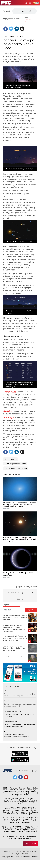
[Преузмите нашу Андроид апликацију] (20, 759)
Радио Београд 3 (11, 828)
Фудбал (15, 798)
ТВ (3, 818)
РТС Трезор (26, 821)
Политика (13, 788)
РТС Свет (29, 818)
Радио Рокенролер (21, 830)
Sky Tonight (8, 417)
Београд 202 (25, 828)
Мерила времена (9, 791)
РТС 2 (15, 818)
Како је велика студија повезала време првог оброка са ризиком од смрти (15, 617)
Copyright (17, 851)
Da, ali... (6, 691)
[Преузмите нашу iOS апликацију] (20, 753)
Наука (33, 810)
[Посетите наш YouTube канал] (26, 777)
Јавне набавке (31, 837)
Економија (32, 790)
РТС (4, 837)
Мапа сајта (31, 844)
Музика (7, 809)
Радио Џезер (30, 831)
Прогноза (9, 592)
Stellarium (7, 411)
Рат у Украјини (23, 791)
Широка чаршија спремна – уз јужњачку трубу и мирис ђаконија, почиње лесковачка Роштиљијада (14, 628)
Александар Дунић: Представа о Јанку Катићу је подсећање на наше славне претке (15, 638)
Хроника (13, 790)
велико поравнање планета (15, 468)
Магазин (10, 807)
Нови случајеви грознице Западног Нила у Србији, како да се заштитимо (14, 648)
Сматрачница (22, 793)
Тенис (32, 798)
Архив (20, 833)
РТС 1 (8, 818)
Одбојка (5, 800)
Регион (22, 788)
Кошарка (23, 798)
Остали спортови (20, 802)
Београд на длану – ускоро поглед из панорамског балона (14, 657)
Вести (5, 788)
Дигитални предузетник (21, 812)
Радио (5, 826)
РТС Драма (15, 819)
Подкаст (33, 793)
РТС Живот (26, 819)
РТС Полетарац (24, 822)
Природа (6, 812)
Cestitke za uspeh (10, 721)
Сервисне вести (9, 793)
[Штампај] (22, 28)
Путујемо (27, 809)
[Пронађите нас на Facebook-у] (20, 777)
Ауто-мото (7, 802)
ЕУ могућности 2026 (20, 795)
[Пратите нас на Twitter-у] (15, 777)
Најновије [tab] (7, 605)
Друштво (22, 790)
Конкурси (12, 838)
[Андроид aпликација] (20, 672)
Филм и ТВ (25, 810)
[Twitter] (11, 28)
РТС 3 (21, 818)
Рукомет (14, 800)
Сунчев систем (10, 459)
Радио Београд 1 (16, 826)
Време (33, 791)
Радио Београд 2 (31, 826)
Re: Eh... (6, 731)
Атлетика (33, 800)
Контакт (10, 837)
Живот (17, 807)
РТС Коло (16, 821)
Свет (29, 788)
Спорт (8, 798)
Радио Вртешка (17, 831)
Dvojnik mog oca (10, 701)
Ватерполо (23, 800)
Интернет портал (24, 838)
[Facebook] (5, 28)
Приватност (8, 851)
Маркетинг (19, 837)
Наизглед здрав (26, 814)
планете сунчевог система (15, 463)
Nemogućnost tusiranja (12, 711)
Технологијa (16, 809)
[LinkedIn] (16, 28)
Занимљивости (28, 807)
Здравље (15, 810)
